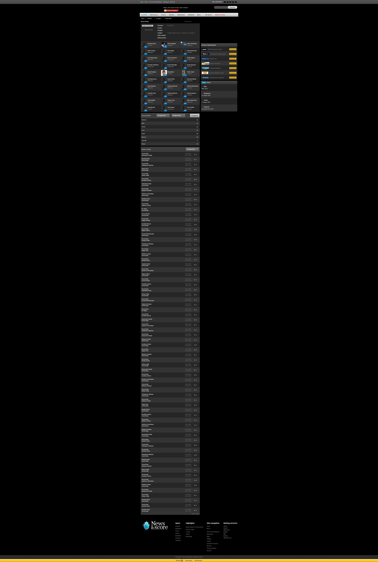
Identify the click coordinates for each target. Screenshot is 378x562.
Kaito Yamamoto (172, 57)
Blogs (208, 536)
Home (142, 2)
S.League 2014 (206, 95)
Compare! (194, 115)
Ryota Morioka (152, 86)
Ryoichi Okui (171, 79)
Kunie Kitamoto (191, 65)
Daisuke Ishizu (152, 43)
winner (225, 526)
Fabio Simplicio (171, 43)
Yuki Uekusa (170, 107)
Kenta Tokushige (172, 65)
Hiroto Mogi (170, 50)
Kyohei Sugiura (152, 72)
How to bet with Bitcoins (155, 2)
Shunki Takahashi (172, 86)
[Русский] (227, 2)
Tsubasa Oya (171, 100)
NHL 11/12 (205, 88)
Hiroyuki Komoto (192, 50)
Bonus (146, 2)
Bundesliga (189, 536)
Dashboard (166, 2)
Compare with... (177, 115)
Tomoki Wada (151, 100)
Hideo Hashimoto (192, 43)
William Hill (227, 530)
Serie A (188, 534)
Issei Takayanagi (152, 57)
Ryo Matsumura (152, 79)
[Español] (230, 2)
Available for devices (212, 543)
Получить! (233, 49)
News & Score (151, 7)
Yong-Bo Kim (151, 107)
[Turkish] (235, 2)
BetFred (226, 536)
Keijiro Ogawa (191, 57)
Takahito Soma (152, 93)
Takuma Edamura (172, 93)
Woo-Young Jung (191, 100)
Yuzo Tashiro (190, 107)
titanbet (225, 528)
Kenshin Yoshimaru (153, 65)
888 (225, 534)
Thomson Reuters (211, 548)
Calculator (188, 560)
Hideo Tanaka (151, 50)
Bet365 (225, 532)
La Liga (188, 532)
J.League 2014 (162, 115)
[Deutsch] (233, 2)
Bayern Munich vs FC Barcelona (194, 527)
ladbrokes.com (227, 538)
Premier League (190, 529)
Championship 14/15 (207, 109)
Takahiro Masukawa (192, 86)
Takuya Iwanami (191, 93)
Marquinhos (170, 72)
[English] (224, 2)
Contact (209, 541)
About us (209, 550)
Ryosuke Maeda (191, 79)
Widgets (209, 539)
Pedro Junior (190, 72)
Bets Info (172, 2)
